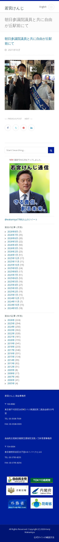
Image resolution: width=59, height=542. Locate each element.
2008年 (11, 373)
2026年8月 (12, 231)
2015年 (11, 356)
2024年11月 (13, 301)
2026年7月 (12, 234)
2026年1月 (12, 254)
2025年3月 (12, 288)
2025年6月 (12, 278)
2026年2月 (12, 251)
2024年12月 (13, 298)
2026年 (11, 320)
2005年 (11, 383)
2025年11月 (13, 261)
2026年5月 (12, 241)
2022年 (11, 333)
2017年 (11, 349)
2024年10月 (13, 304)
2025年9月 (12, 268)
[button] (51, 7)
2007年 (11, 376)
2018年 (11, 346)
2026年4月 (12, 244)
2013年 (11, 363)
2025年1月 (12, 294)
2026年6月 (12, 238)
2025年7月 (12, 274)
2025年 (11, 323)
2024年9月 (12, 308)
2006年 (11, 379)
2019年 (11, 343)
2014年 (11, 359)
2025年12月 (13, 258)
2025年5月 (12, 281)
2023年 (11, 330)
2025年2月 (12, 291)
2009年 (11, 369)
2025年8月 (12, 271)
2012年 (11, 366)
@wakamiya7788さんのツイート (21, 219)
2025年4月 (12, 284)
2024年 (11, 326)
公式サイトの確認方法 (44, 537)
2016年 (11, 353)
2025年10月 (13, 264)
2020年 (11, 340)
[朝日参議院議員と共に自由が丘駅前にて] (29, 85)
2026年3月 (12, 248)
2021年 (11, 336)
